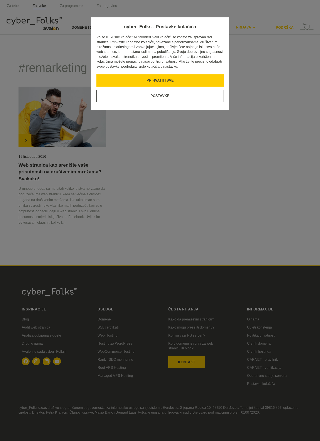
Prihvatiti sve (160, 80)
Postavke (160, 96)
